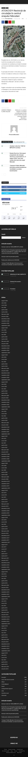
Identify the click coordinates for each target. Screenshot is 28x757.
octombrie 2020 (5, 458)
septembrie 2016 (5, 569)
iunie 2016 (4, 576)
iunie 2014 (4, 630)
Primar (5, 749)
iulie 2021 (3, 438)
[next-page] (5, 174)
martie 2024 (4, 366)
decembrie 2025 (5, 318)
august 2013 (4, 653)
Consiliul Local (20, 749)
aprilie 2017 (4, 553)
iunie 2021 (4, 440)
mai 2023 (3, 388)
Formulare (12, 288)
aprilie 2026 (4, 309)
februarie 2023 (5, 395)
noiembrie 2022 (5, 402)
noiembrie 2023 (5, 375)
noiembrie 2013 (5, 646)
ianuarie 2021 (4, 452)
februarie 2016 (5, 585)
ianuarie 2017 (4, 560)
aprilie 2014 (4, 635)
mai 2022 (3, 416)
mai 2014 (3, 632)
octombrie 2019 (5, 486)
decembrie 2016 (5, 562)
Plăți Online (19, 752)
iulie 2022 (3, 411)
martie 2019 (4, 501)
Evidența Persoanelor (15, 281)
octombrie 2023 (5, 377)
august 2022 (4, 409)
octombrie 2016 (5, 567)
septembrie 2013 (5, 650)
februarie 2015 (5, 612)
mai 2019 (3, 497)
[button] (2, 2)
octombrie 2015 (5, 594)
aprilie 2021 (4, 445)
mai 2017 (3, 551)
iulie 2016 (3, 574)
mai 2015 (3, 605)
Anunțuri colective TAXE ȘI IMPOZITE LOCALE (12, 246)
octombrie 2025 (5, 323)
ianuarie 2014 (4, 641)
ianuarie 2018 (4, 533)
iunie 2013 (4, 657)
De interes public (5, 751)
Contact (15, 751)
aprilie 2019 (4, 499)
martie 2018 (4, 528)
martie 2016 (4, 583)
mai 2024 (3, 361)
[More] (16, 22)
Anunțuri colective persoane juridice (10, 256)
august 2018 (4, 517)
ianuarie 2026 (4, 316)
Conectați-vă (22, 190)
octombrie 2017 (5, 540)
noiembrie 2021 (5, 429)
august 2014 (4, 626)
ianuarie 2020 (4, 479)
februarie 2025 (5, 341)
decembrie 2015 (5, 589)
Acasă (2, 5)
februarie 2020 (5, 477)
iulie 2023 (3, 384)
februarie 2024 (5, 368)
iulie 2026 (3, 303)
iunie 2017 (4, 549)
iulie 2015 (3, 601)
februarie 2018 (5, 531)
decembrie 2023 (5, 373)
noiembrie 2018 (5, 510)
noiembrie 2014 (5, 619)
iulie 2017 (3, 547)
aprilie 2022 (4, 418)
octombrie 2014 (5, 621)
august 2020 (4, 463)
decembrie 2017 (5, 535)
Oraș (12, 751)
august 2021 (4, 436)
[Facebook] (2, 22)
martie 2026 (4, 312)
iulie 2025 (3, 330)
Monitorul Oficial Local (11, 752)
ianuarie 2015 (4, 614)
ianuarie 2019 (4, 506)
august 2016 (4, 571)
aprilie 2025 (4, 337)
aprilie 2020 (4, 472)
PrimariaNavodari (8, 18)
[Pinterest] (9, 22)
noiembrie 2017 (5, 538)
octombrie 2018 (5, 513)
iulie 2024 (3, 357)
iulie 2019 (3, 492)
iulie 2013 (3, 655)
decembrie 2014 (5, 617)
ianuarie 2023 (4, 397)
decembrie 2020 (5, 454)
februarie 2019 (5, 504)
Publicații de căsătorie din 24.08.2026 (10, 260)
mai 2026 (3, 307)
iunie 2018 (4, 522)
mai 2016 (3, 578)
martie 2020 (4, 474)
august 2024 (4, 355)
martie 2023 (4, 393)
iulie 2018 (3, 519)
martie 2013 (4, 664)
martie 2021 (4, 447)
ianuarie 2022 (4, 425)
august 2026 (4, 300)
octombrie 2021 (5, 431)
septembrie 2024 (5, 352)
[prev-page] (2, 174)
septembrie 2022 (5, 407)
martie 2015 (4, 610)
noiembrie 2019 (5, 483)
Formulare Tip (22, 751)
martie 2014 (4, 637)
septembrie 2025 (5, 325)
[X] (6, 22)
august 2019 (4, 490)
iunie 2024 (4, 359)
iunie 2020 (4, 468)
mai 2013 (3, 659)
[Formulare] (5, 290)
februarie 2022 (5, 422)
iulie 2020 (3, 465)
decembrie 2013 (5, 644)
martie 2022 (4, 420)
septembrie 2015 (5, 596)
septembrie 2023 (5, 379)
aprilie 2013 (4, 662)
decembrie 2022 (5, 400)
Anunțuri (7, 5)
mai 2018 (3, 524)
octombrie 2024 (5, 350)
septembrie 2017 (5, 542)
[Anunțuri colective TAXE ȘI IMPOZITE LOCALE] (5, 147)
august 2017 (4, 544)
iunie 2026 (4, 305)
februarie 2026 (5, 314)
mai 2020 (3, 470)
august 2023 (4, 382)
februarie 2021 (5, 449)
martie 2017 (4, 556)
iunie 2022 (4, 413)
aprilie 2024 (4, 364)
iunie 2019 (4, 495)
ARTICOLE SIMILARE (7, 142)
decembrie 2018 (5, 508)
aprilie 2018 (4, 526)
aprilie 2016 (4, 580)
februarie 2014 (5, 639)
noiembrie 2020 (5, 456)
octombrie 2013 (5, 648)
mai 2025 (3, 334)
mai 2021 (3, 443)
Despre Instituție (11, 749)
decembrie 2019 (5, 481)
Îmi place (23, 186)
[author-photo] (14, 132)
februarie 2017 (5, 558)
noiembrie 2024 (5, 348)
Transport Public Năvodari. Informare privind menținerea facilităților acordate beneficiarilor (12, 264)
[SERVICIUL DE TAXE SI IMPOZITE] (5, 276)
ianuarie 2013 (4, 669)
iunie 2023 (4, 386)
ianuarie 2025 (4, 343)
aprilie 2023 (4, 391)
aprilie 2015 (4, 608)
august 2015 (4, 599)
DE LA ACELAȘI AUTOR (19, 142)
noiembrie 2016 (5, 565)
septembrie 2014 (5, 623)
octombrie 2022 (5, 404)
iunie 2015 (4, 603)
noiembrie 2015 (5, 592)
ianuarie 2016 (4, 587)
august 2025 (4, 327)
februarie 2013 (5, 666)
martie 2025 (4, 339)
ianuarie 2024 (4, 370)
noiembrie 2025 (5, 321)
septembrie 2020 (5, 461)
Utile (7, 8)
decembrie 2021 (5, 427)
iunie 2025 (4, 332)
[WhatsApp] (13, 22)
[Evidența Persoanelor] (5, 283)
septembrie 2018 (5, 515)
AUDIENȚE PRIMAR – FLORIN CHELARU (6, 110)
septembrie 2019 (5, 488)
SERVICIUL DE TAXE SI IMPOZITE (18, 274)
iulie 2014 (3, 628)
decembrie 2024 (5, 346)
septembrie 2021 (5, 434)
